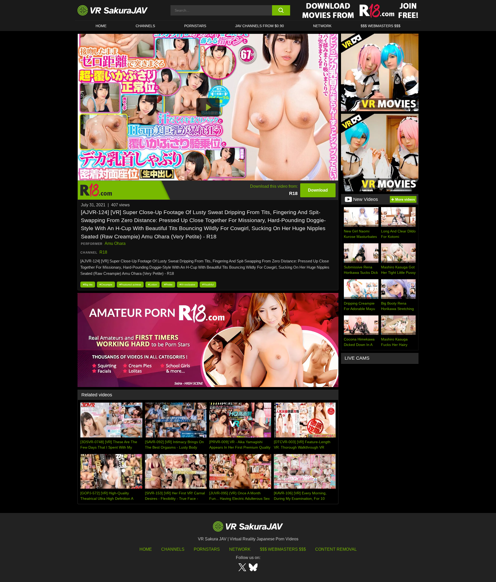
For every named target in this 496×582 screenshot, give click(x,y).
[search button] (281, 10)
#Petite (168, 284)
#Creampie (105, 284)
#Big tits (87, 284)
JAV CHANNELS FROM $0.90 (259, 26)
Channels (145, 26)
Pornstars (195, 26)
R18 (103, 252)
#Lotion (152, 284)
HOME (101, 26)
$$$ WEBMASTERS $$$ (380, 26)
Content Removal (336, 549)
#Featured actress (130, 284)
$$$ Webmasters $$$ (283, 549)
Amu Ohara (115, 243)
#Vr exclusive (187, 284)
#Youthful (208, 284)
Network (322, 26)
